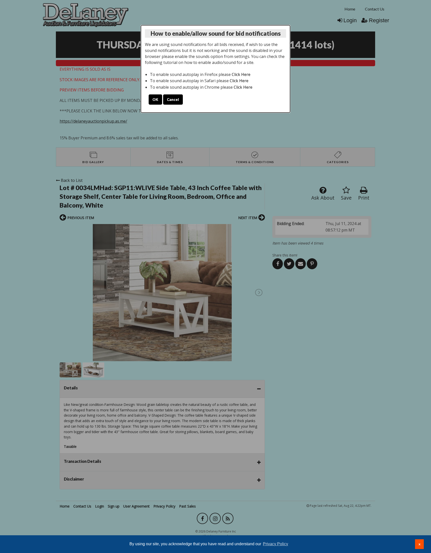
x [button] (420, 544)
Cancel (173, 99)
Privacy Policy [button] (275, 544)
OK (155, 99)
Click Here (241, 74)
